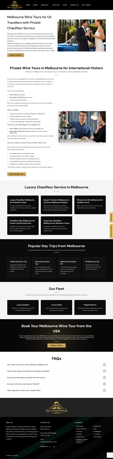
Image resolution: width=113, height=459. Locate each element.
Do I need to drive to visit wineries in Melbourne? (27, 365)
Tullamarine (80, 437)
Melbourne (97, 426)
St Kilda (78, 434)
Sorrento (79, 431)
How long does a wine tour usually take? (24, 390)
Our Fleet (56, 5)
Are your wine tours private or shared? (23, 384)
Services (44, 5)
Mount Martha (81, 429)
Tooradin (97, 434)
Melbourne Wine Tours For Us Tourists (81, 441)
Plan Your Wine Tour (17, 174)
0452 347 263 (45, 435)
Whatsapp (111, 217)
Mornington (98, 437)
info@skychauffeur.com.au (48, 442)
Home (28, 5)
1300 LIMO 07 (44, 429)
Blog (65, 5)
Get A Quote (86, 5)
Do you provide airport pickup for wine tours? (26, 377)
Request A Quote (16, 55)
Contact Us (74, 5)
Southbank (97, 431)
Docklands (80, 426)
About (35, 5)
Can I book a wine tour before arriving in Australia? (28, 371)
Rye (95, 429)
